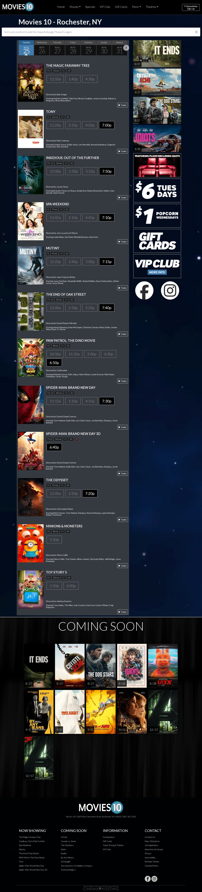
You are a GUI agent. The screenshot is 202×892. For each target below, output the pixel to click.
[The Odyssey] (31, 496)
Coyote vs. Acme (68, 841)
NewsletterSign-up (192, 7)
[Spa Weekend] (31, 221)
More (135, 6)
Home (61, 6)
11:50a (73, 354)
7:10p (106, 217)
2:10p (72, 217)
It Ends (64, 837)
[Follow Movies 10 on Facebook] (148, 879)
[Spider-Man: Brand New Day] (31, 404)
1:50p (54, 585)
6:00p (71, 585)
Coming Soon (109, 837)
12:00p (55, 171)
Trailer (123, 105)
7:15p (106, 261)
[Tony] (31, 128)
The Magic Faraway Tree (30, 837)
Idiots (63, 849)
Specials (90, 6)
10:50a (55, 354)
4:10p (89, 79)
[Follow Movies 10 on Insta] (154, 879)
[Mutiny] (31, 265)
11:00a (55, 493)
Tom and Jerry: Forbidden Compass (76, 865)
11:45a (55, 217)
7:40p (106, 307)
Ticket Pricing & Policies (113, 845)
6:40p (54, 447)
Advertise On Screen (154, 849)
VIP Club (105, 6)
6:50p (54, 362)
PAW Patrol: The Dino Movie (32, 857)
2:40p (73, 261)
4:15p (89, 401)
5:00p (89, 261)
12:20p (55, 261)
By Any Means (67, 857)
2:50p (72, 307)
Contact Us (150, 837)
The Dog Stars (67, 845)
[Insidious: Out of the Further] (31, 174)
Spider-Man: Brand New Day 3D (33, 869)
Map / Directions (152, 841)
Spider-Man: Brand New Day (31, 865)
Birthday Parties (152, 861)
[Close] (196, 32)
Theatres (151, 6)
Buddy (64, 853)
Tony (21, 861)
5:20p (89, 307)
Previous (20, 48)
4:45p (89, 217)
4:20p (89, 125)
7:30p (106, 401)
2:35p (72, 125)
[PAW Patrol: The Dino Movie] (31, 357)
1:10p (72, 401)
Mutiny (22, 849)
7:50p (106, 171)
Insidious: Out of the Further (32, 841)
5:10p (54, 539)
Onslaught (65, 861)
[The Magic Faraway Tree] (31, 82)
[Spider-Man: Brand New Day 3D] (31, 450)
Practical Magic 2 (68, 869)
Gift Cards (121, 6)
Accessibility (150, 857)
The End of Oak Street (29, 853)
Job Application (151, 845)
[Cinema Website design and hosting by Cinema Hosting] (101, 887)
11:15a (55, 401)
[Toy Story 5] (31, 589)
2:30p (73, 171)
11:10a (55, 79)
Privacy (148, 853)
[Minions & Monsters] (31, 543)
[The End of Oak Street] (31, 311)
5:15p (89, 171)
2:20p (72, 493)
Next (126, 48)
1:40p (72, 79)
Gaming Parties (151, 865)
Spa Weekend (25, 845)
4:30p (108, 354)
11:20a (55, 125)
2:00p (91, 354)
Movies (74, 6)
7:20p (89, 493)
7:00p (106, 125)
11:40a (55, 307)
